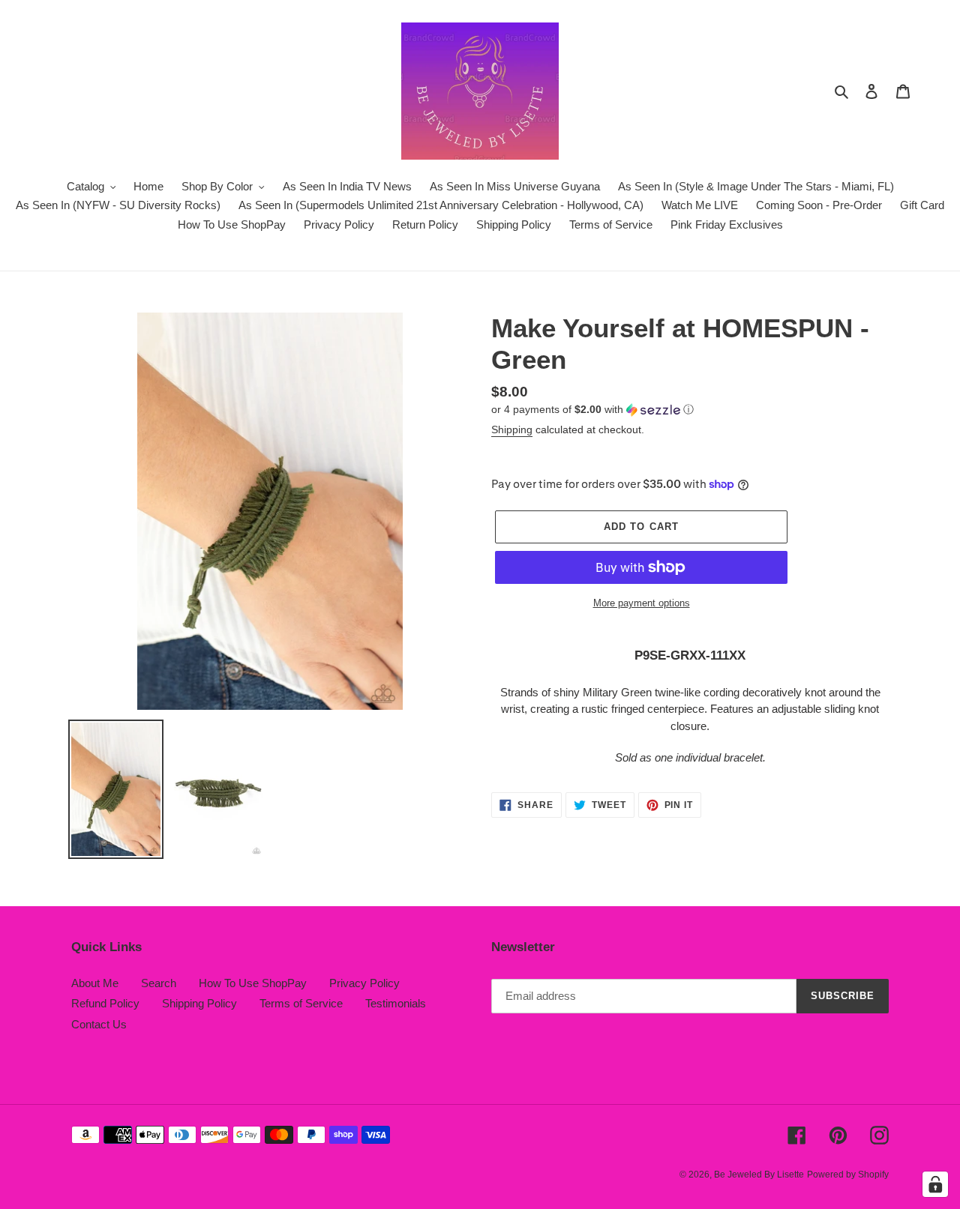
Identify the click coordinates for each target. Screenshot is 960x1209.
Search (158, 983)
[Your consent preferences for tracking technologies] (935, 1184)
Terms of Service (301, 1003)
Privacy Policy (364, 983)
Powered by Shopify (848, 1174)
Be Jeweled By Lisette (759, 1174)
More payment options (641, 603)
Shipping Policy (199, 1003)
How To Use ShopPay (253, 983)
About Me (94, 983)
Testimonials (395, 1003)
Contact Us (99, 1024)
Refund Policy (105, 1003)
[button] (592, 410)
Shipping (511, 429)
